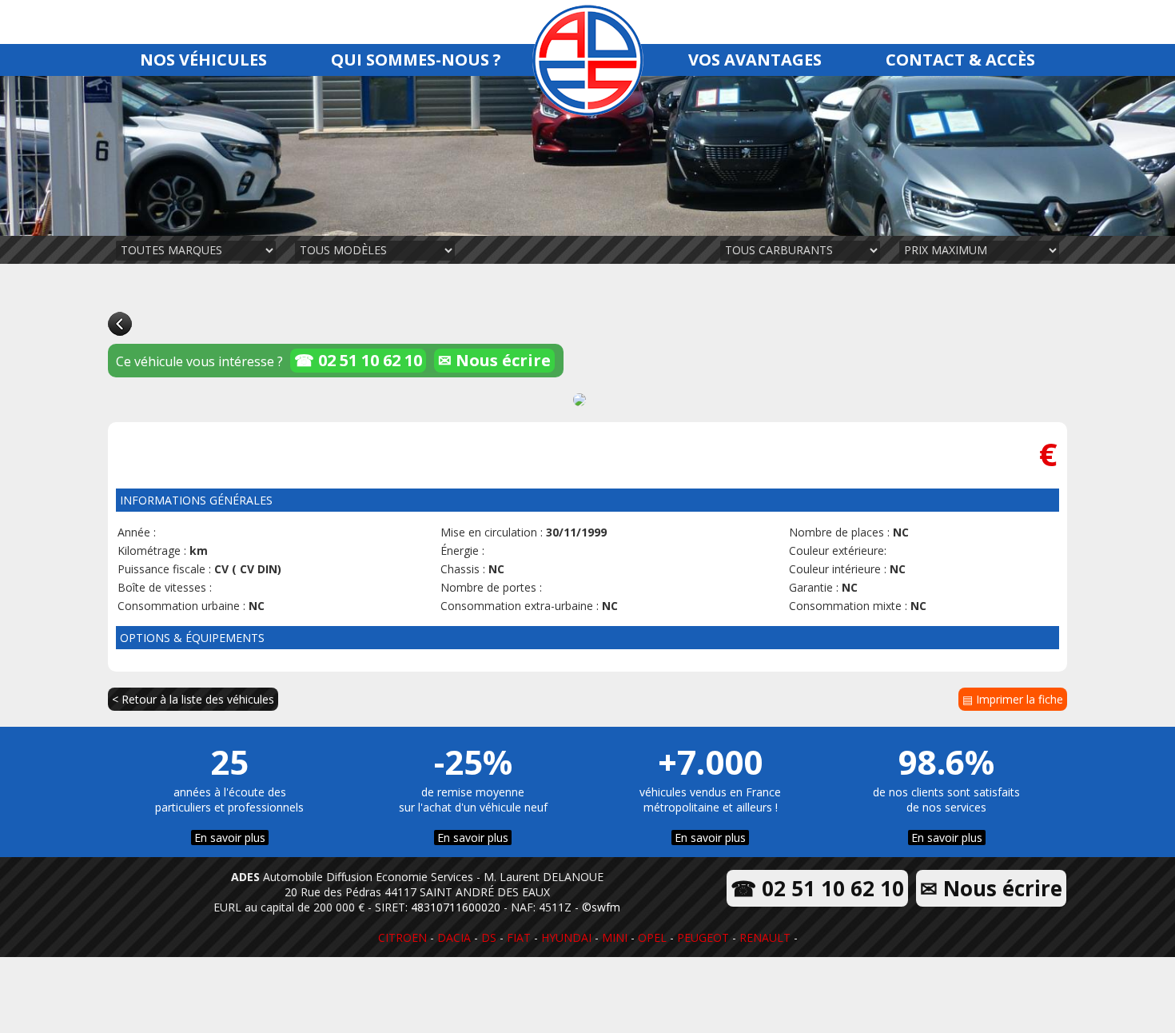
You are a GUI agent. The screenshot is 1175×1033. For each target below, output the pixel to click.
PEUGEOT (703, 937)
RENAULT (765, 937)
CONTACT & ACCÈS (960, 59)
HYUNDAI (566, 937)
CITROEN (402, 937)
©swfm (601, 907)
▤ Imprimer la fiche (1012, 699)
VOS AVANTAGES (755, 59)
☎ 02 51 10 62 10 (358, 360)
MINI (614, 937)
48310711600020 (455, 907)
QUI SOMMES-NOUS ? (416, 59)
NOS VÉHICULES (203, 59)
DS (488, 937)
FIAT (519, 937)
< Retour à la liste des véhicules (193, 699)
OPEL (652, 937)
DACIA (454, 937)
